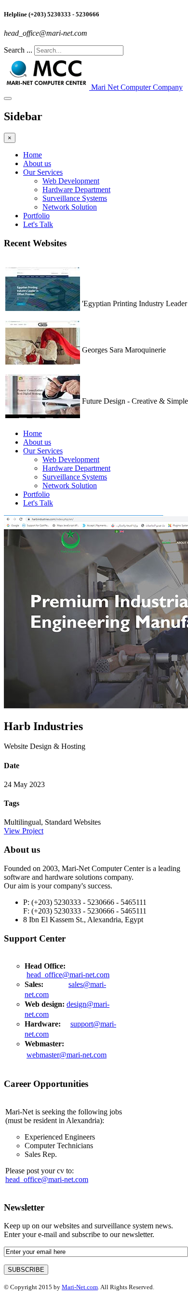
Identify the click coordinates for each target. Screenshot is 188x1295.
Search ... (18, 50)
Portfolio (36, 215)
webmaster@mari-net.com (67, 1055)
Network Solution (69, 207)
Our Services (43, 172)
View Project (23, 831)
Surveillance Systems (74, 198)
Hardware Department (76, 189)
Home (32, 155)
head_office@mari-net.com (68, 975)
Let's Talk (38, 224)
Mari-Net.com (80, 1287)
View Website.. (105, 312)
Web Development (70, 181)
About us (37, 163)
